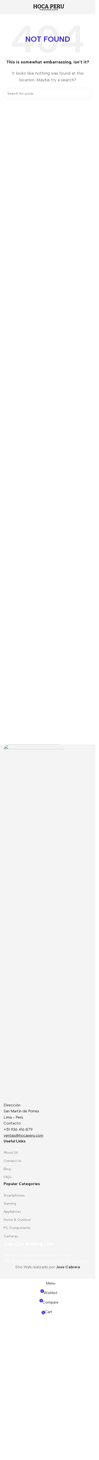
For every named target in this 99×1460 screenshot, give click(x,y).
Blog (7, 1169)
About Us (11, 1152)
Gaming (10, 1204)
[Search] (86, 93)
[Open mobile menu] (5, 7)
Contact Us (12, 1161)
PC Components (17, 1228)
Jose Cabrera (68, 1267)
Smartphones (14, 1195)
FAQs (8, 1177)
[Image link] (34, 923)
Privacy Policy (77, 1261)
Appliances (12, 1212)
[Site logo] (47, 7)
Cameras (11, 1236)
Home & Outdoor (17, 1220)
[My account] (90, 7)
